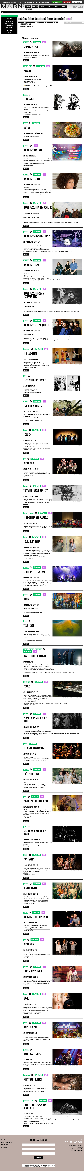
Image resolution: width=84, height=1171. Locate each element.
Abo (44, 42)
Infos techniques (6, 1142)
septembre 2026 (9, 20)
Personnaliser (77, 2)
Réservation (37, 42)
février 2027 (9, 29)
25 (59, 19)
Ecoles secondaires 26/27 (25, 24)
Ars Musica (38, 672)
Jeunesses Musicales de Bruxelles (65, 672)
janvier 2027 (9, 27)
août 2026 (9, 18)
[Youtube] (79, 7)
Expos (56, 6)
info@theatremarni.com (77, 1150)
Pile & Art (25, 556)
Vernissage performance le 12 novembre (34, 845)
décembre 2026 (9, 25)
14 (33, 19)
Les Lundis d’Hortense (36, 734)
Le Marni (12, 8)
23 (54, 19)
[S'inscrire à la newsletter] (81, 7)
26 (62, 19)
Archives (4, 1147)
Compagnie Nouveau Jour (37, 448)
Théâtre (42, 6)
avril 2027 (9, 32)
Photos (54, 22)
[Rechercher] (83, 23)
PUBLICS (25, 22)
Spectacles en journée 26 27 (26, 27)
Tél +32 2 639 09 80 (77, 1148)
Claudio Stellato (37, 703)
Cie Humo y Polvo (37, 1116)
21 (50, 19)
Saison (45, 22)
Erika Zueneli (36, 362)
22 (52, 19)
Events (63, 6)
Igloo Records (40, 784)
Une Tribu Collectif (28, 81)
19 (45, 19)
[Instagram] (76, 7)
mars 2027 (9, 31)
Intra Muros (29, 9)
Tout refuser (66, 2)
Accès (3, 1139)
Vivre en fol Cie (27, 816)
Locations (37, 22)
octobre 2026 (9, 22)
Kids (49, 6)
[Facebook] (74, 7)
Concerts (28, 6)
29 (69, 19)
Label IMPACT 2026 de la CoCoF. (38, 556)
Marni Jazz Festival (36, 114)
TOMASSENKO (46, 526)
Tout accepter (57, 2)
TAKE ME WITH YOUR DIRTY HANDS (34, 634)
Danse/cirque (35, 6)
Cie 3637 (25, 873)
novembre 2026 (9, 23)
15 (35, 19)
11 (26, 19)
